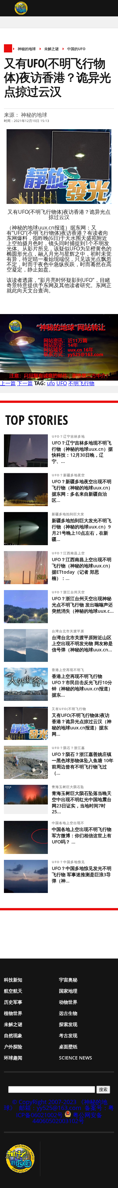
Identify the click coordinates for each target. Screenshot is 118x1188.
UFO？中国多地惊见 (69, 862)
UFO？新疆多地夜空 (69, 475)
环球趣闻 (13, 1058)
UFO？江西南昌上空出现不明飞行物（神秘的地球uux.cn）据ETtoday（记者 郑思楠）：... (82, 568)
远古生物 (68, 1013)
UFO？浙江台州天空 (69, 592)
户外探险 (13, 1046)
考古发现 (68, 1035)
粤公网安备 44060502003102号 (67, 1118)
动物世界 (68, 1002)
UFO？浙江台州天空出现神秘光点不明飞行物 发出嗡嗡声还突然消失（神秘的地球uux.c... (83, 604)
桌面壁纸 (68, 1046)
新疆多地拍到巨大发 (69, 514)
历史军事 (13, 1002)
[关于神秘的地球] (22, 1158)
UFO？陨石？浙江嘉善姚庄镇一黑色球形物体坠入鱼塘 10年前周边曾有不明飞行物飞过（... (82, 763)
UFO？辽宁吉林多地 (69, 436)
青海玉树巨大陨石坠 (69, 786)
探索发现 (68, 1024)
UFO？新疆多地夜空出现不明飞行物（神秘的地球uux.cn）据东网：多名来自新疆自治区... (82, 490)
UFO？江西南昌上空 (69, 553)
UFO (61, 383)
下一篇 (25, 383)
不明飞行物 (81, 383)
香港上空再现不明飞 (69, 669)
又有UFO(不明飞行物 (70, 708)
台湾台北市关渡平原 (69, 631)
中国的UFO (76, 48)
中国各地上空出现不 (69, 823)
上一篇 (8, 383)
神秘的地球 (27, 48)
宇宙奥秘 (68, 980)
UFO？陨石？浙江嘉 (69, 747)
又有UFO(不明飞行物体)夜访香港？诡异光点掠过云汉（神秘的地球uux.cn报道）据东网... (81, 724)
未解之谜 (51, 48)
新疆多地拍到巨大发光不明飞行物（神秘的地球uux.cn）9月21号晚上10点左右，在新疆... (81, 529)
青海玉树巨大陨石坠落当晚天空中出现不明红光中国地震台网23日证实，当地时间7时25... (81, 802)
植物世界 (13, 1013)
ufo (51, 383)
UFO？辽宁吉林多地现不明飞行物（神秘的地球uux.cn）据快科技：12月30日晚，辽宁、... (82, 452)
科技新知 (13, 980)
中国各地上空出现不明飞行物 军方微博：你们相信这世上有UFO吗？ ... (81, 835)
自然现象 (13, 1035)
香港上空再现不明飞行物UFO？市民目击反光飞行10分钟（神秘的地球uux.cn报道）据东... (82, 685)
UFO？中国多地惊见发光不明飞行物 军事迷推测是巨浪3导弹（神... (81, 874)
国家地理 (68, 991)
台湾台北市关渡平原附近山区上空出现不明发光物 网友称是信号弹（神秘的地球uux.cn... (82, 643)
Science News (75, 1058)
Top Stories (36, 420)
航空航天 (13, 991)
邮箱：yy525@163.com (50, 1108)
